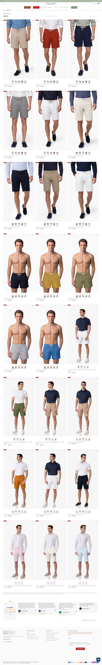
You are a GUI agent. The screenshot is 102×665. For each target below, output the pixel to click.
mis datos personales (50, 637)
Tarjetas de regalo (64, 7)
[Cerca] (91, 4)
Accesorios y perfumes (47, 7)
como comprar (30, 635)
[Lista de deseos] (95, 4)
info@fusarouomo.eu (15, 1)
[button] (98, 4)
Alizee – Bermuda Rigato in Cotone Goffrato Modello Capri (18, 585)
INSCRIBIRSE (80, 648)
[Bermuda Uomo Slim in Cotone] (83, 120)
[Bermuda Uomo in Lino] (19, 49)
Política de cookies (50, 635)
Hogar (4, 10)
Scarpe (56, 7)
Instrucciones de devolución (33, 637)
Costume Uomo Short (9, 298)
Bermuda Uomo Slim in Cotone (75, 156)
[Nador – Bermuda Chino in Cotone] (83, 406)
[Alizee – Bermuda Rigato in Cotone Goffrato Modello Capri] (19, 550)
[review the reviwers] (37, 611)
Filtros (5, 16)
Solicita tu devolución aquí (32, 638)
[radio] (12, 82)
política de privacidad (50, 634)
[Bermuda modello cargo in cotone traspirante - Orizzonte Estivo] (83, 334)
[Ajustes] (93, 4)
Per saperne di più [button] (24, 609)
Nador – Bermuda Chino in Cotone (76, 442)
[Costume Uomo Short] (19, 263)
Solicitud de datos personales (52, 638)
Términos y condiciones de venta (53, 632)
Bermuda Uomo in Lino (9, 84)
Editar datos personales (51, 640)
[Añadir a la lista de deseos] (32, 21)
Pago (28, 632)
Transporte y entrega (31, 634)
